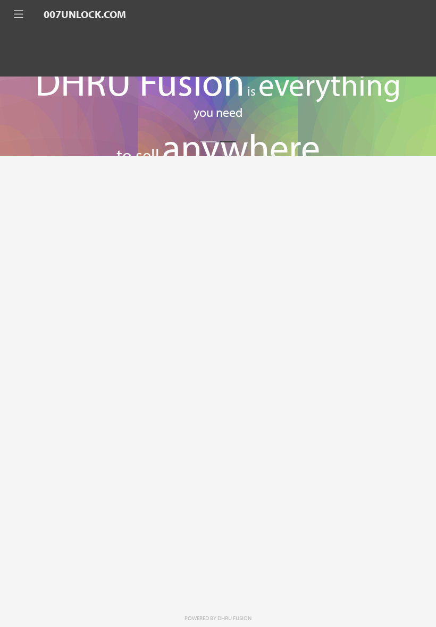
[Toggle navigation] (18, 14)
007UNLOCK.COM (85, 14)
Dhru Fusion (234, 618)
